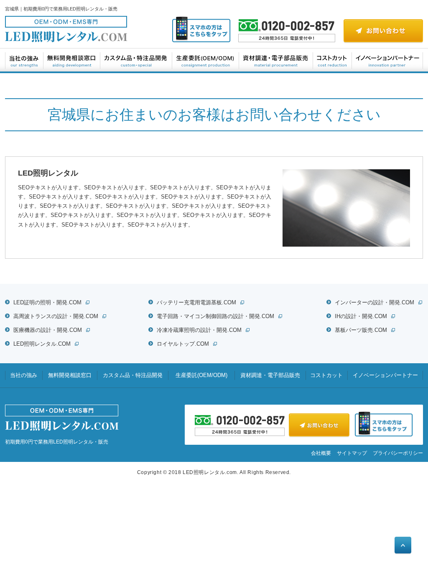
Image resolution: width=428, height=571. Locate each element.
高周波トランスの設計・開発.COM (55, 316)
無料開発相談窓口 (71, 59)
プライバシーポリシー (398, 453)
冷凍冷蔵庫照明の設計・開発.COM (199, 330)
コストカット (332, 59)
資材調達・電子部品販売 (276, 59)
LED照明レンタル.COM (42, 344)
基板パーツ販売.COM (361, 330)
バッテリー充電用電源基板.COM (196, 302)
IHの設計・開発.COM (361, 316)
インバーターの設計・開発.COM (374, 302)
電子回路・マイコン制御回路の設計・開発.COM (215, 316)
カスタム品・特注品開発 (136, 59)
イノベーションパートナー (387, 59)
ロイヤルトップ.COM (183, 344)
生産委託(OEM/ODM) (205, 59)
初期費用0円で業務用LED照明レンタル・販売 (56, 442)
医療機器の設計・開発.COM (47, 330)
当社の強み (24, 59)
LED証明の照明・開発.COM (47, 302)
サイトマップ (352, 453)
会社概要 (321, 453)
